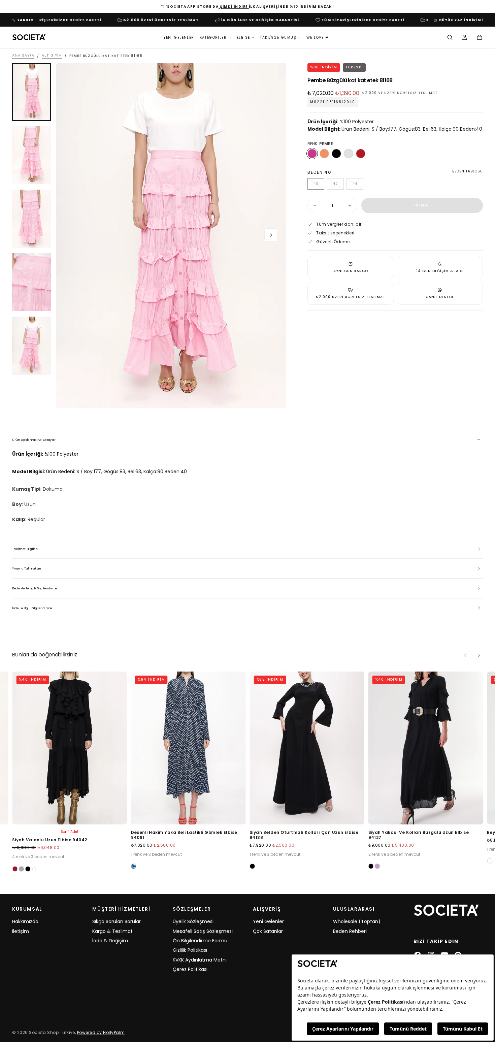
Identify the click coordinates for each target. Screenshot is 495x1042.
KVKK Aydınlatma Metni (200, 959)
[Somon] (324, 153)
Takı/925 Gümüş (278, 37)
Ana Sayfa (23, 55)
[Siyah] (336, 153)
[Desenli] (133, 866)
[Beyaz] (489, 861)
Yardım (26, 20)
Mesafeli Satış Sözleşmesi (203, 931)
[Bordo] (15, 869)
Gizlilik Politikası (190, 950)
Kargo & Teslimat (112, 931)
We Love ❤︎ (317, 37)
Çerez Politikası (190, 969)
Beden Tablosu (467, 171)
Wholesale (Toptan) (357, 921)
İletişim (20, 931)
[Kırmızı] (360, 153)
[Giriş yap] (464, 38)
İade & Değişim (110, 940)
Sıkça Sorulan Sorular (116, 921)
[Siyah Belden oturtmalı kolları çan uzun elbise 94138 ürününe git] (307, 748)
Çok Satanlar (268, 931)
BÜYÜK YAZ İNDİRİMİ (461, 20)
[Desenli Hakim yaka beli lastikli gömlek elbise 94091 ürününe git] (188, 748)
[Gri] (21, 869)
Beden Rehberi (350, 931)
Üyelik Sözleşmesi (193, 921)
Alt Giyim (52, 55)
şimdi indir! (234, 6)
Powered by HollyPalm (101, 1032)
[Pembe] (312, 153)
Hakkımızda (25, 921)
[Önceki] (465, 655)
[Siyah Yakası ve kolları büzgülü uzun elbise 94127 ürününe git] (425, 748)
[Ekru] (348, 153)
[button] (450, 38)
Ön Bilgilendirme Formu (200, 940)
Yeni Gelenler (179, 37)
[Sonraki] (479, 655)
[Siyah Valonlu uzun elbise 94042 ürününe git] (69, 748)
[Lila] (377, 866)
